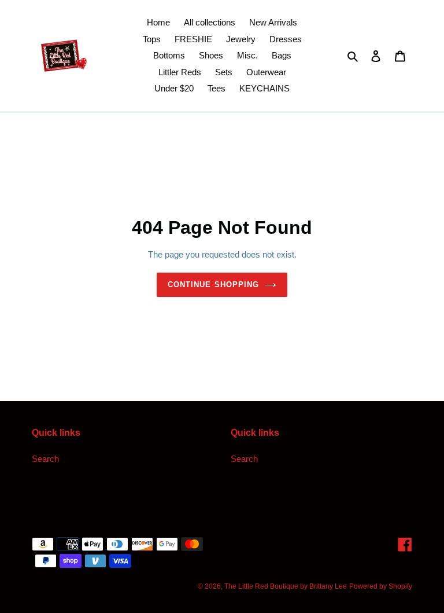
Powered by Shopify (380, 586)
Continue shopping (213, 284)
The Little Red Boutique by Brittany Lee (285, 586)
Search (45, 459)
